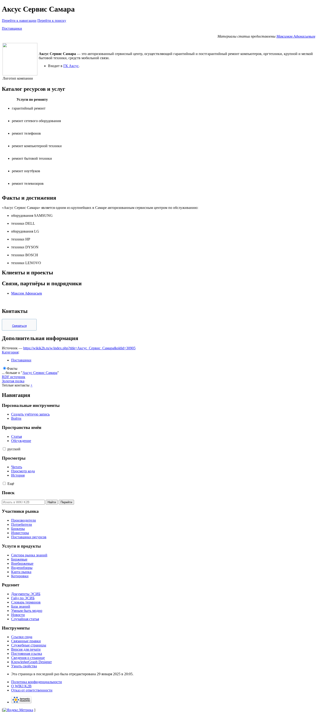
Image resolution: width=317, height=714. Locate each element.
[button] (4, 448)
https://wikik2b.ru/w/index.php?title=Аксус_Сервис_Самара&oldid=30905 (79, 348)
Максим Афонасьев (26, 293)
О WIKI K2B (21, 686)
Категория (10, 352)
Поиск (8, 492)
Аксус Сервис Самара (40, 373)
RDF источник (13, 377)
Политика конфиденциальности (36, 682)
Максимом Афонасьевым (295, 36)
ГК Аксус (71, 66)
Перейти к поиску (51, 21)
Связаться (19, 326)
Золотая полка (13, 381)
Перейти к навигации (19, 21)
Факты (12, 368)
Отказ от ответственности (31, 690)
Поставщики (12, 28)
